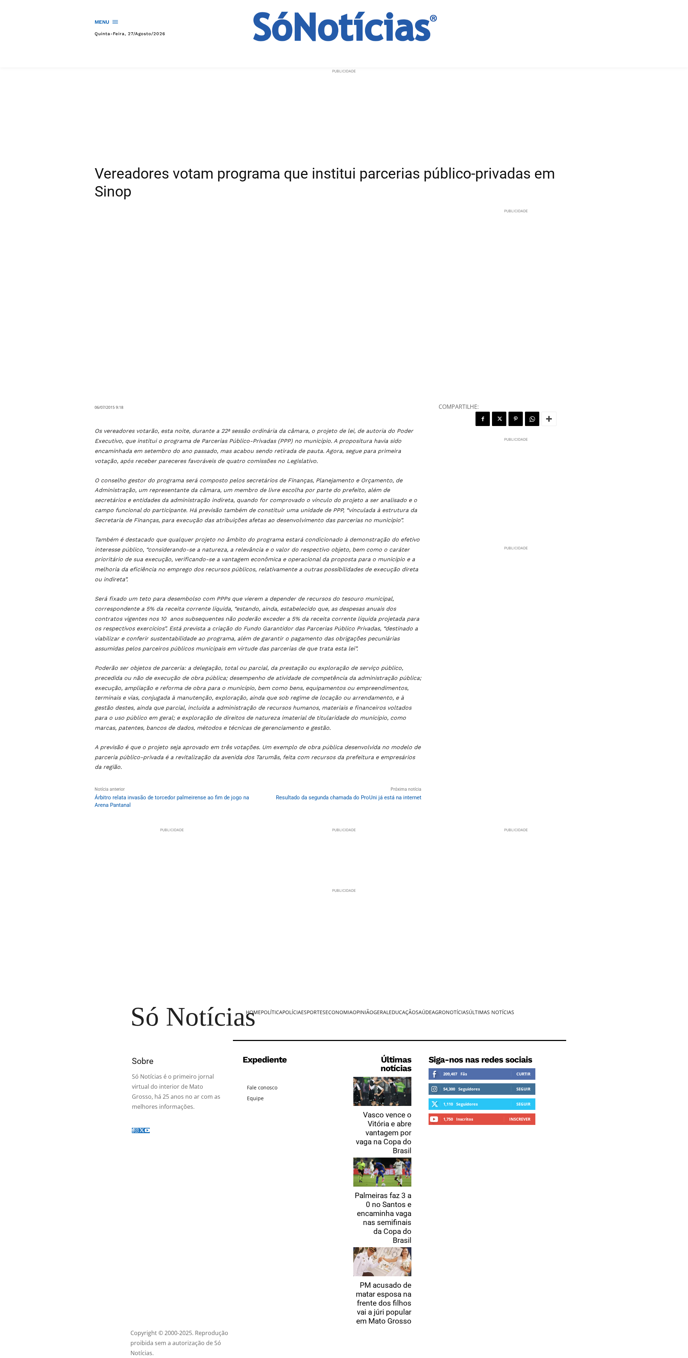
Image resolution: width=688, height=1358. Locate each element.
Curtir (523, 1074)
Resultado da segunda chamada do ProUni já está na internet (348, 797)
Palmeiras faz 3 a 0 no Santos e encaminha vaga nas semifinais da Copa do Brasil (383, 1218)
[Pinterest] (515, 419)
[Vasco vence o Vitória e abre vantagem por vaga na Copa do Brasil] (382, 1091)
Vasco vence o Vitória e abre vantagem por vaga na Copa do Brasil (383, 1133)
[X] (499, 419)
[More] (548, 419)
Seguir (523, 1089)
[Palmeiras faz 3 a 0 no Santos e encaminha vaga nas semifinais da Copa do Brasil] (382, 1172)
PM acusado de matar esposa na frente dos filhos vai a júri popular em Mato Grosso (383, 1303)
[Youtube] (147, 1130)
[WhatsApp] (532, 419)
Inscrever (519, 1119)
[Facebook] (483, 419)
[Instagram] (136, 1130)
